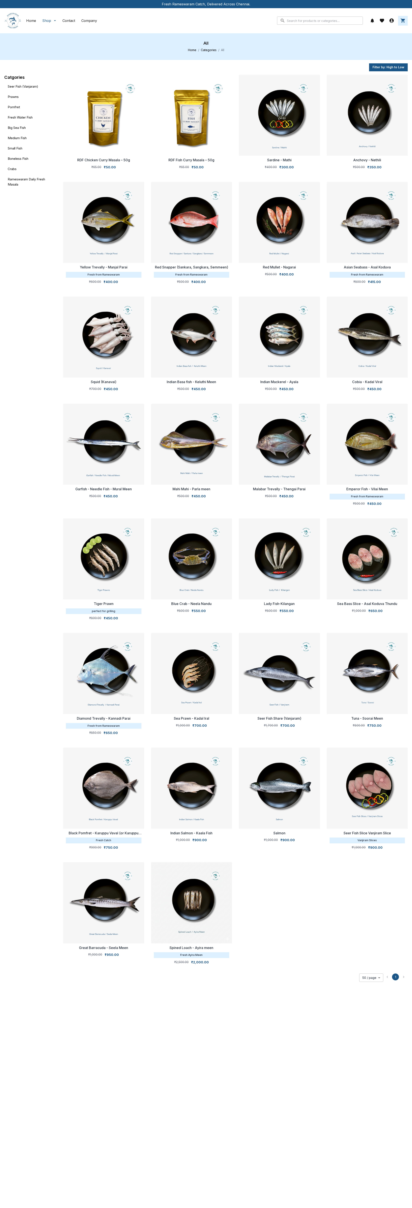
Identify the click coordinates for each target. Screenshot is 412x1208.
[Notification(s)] (372, 20)
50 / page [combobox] (369, 978)
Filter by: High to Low (388, 67)
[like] (382, 20)
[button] (31, 86)
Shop (46, 20)
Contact (68, 20)
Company (89, 20)
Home (31, 20)
